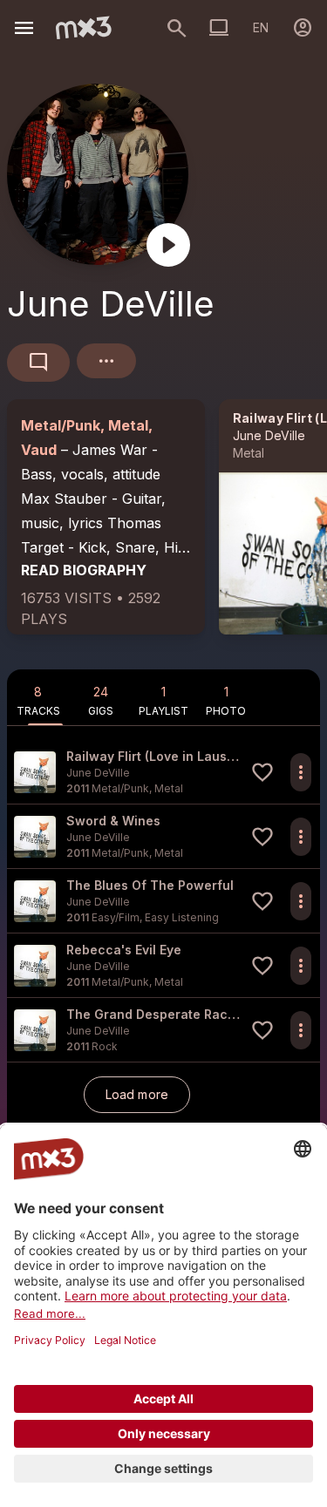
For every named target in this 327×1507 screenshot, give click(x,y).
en (261, 27)
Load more (137, 1094)
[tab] (38, 697)
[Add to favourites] (262, 772)
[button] (163, 772)
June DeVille (269, 435)
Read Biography (83, 570)
